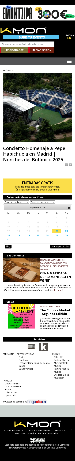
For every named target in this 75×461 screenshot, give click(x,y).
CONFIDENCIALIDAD (14, 430)
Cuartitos (23, 360)
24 (8, 235)
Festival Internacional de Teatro (34, 363)
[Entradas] (43, 350)
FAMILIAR (7, 380)
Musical (57, 371)
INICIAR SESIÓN (41, 50)
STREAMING (8, 354)
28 (47, 235)
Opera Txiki (10, 395)
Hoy (8, 246)
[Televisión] (31, 350)
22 (56, 231)
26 (28, 235)
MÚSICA (56, 354)
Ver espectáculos (60, 246)
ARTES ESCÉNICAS (25, 354)
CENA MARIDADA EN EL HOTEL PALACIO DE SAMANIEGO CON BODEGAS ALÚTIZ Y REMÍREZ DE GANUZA (54, 264)
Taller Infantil (11, 392)
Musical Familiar (12, 383)
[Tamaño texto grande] (70, 164)
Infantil (8, 389)
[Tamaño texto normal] (66, 164)
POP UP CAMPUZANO (50, 306)
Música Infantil (61, 363)
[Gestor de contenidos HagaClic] (37, 402)
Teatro (22, 357)
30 (66, 235)
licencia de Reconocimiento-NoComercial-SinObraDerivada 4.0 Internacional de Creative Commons (39, 446)
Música (57, 365)
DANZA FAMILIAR (13, 386)
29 (56, 235)
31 (8, 239)
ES (69, 38)
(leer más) (58, 290)
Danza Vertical (26, 368)
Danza (22, 365)
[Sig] (69, 208)
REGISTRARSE (15, 50)
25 (18, 235)
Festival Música (61, 360)
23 (66, 231)
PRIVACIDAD (61, 430)
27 (38, 235)
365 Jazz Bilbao (61, 374)
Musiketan (59, 377)
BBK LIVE (58, 357)
